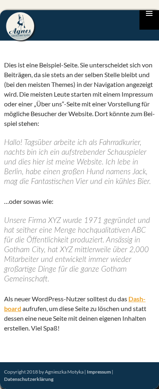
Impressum (99, 372)
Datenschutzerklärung (28, 379)
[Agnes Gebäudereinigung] (21, 26)
